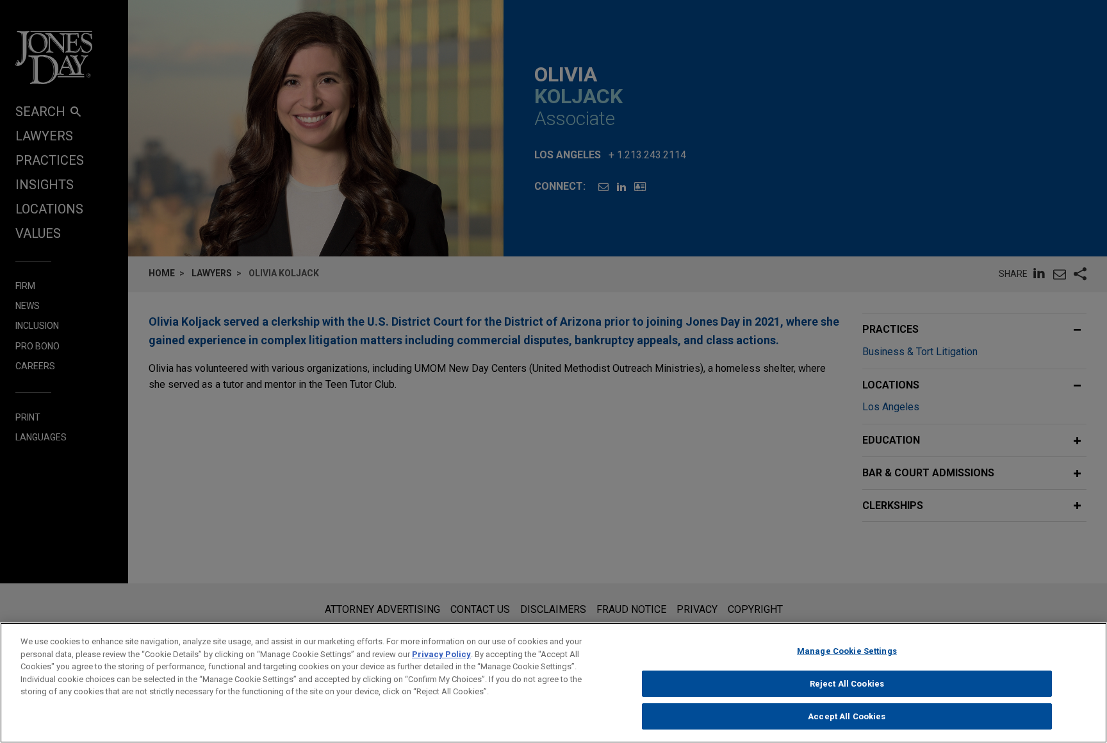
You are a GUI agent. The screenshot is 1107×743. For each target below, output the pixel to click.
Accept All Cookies (846, 716)
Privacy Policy (441, 654)
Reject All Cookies (847, 684)
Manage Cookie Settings (847, 651)
